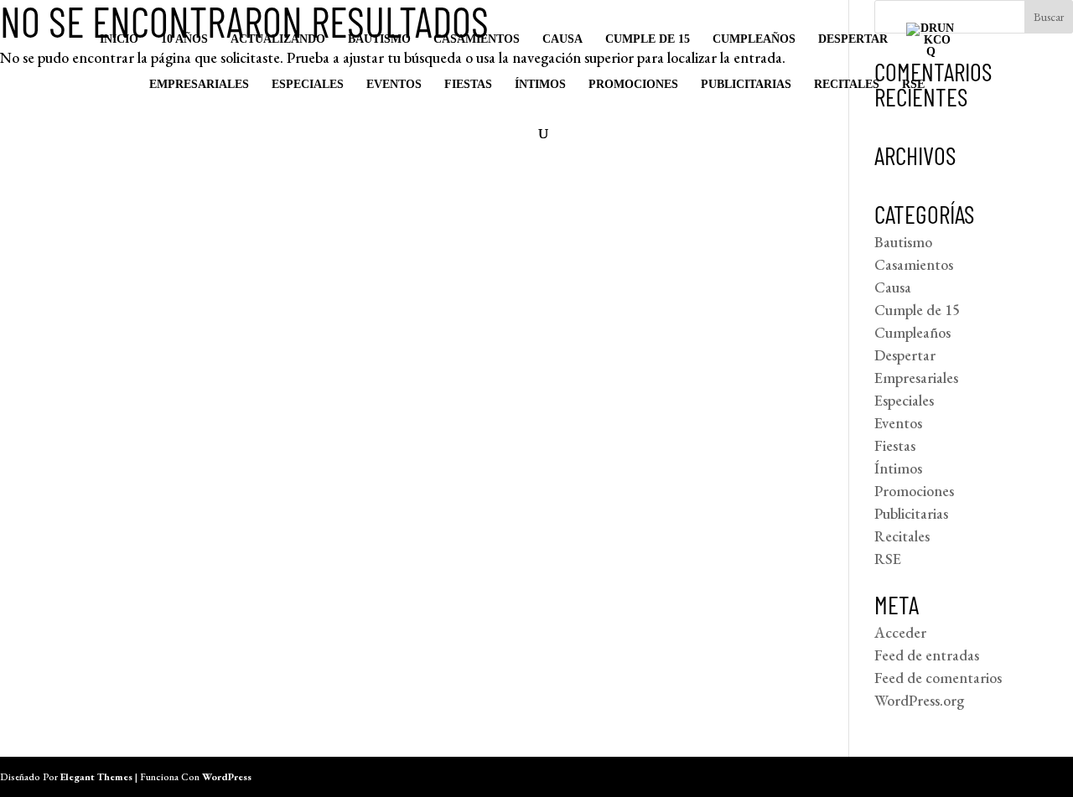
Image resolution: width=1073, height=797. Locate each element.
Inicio (119, 39)
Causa (562, 39)
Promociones (633, 85)
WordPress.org (919, 700)
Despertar (853, 39)
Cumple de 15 (647, 39)
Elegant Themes (96, 777)
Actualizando (278, 39)
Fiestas (468, 85)
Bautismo (379, 39)
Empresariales (199, 85)
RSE (913, 85)
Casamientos (476, 39)
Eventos (394, 85)
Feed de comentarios (938, 677)
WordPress (226, 777)
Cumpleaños (754, 39)
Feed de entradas (926, 655)
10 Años (184, 39)
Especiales (308, 85)
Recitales (846, 85)
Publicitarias (746, 85)
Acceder (900, 632)
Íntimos (540, 85)
